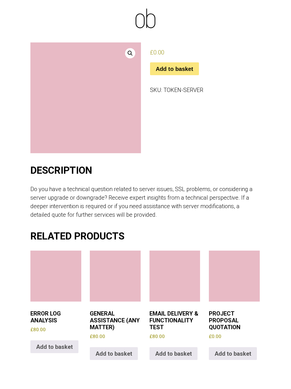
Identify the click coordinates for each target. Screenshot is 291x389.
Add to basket (174, 69)
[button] (130, 53)
